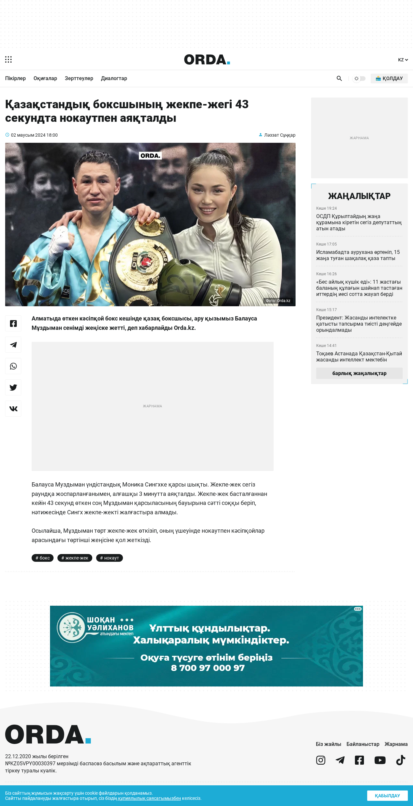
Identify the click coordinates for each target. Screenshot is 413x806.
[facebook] (359, 763)
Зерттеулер (79, 78)
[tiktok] (401, 763)
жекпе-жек (76, 557)
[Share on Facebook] (13, 323)
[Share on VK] (13, 409)
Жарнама (396, 744)
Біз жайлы (328, 744)
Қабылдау (387, 795)
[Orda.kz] (48, 750)
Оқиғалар (45, 78)
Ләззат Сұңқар (280, 135)
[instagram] (321, 763)
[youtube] (380, 763)
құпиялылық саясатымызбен (149, 798)
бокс (45, 557)
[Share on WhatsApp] (13, 366)
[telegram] (340, 763)
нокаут (111, 557)
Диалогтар (114, 78)
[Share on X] (13, 387)
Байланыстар (363, 744)
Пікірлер (15, 78)
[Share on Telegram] (13, 345)
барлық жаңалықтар (359, 373)
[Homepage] (207, 59)
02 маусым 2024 (28, 135)
